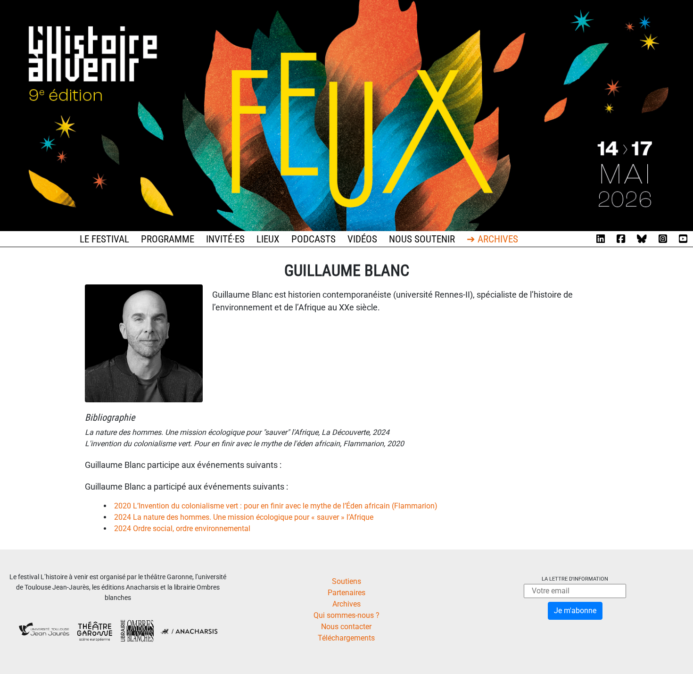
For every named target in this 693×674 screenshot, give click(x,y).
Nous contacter (346, 626)
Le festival (104, 239)
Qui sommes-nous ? (347, 615)
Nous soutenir (422, 239)
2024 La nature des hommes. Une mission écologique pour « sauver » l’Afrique (243, 517)
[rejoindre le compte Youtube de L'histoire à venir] (683, 239)
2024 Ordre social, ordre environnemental (182, 528)
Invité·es (225, 239)
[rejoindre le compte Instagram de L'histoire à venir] (663, 239)
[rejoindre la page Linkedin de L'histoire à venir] (600, 239)
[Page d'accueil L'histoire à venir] (346, 114)
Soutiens (346, 581)
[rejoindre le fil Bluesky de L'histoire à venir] (642, 239)
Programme (167, 239)
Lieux (268, 239)
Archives (346, 603)
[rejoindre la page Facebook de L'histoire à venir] (621, 239)
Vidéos (362, 239)
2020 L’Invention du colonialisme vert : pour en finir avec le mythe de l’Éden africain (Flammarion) (275, 505)
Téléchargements (346, 637)
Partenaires (346, 592)
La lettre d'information (575, 579)
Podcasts (313, 239)
